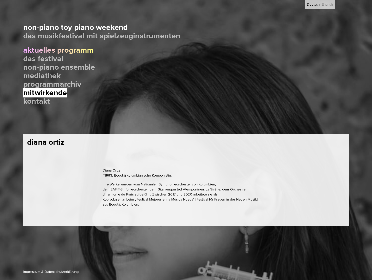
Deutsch (313, 4)
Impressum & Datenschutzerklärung (51, 272)
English (327, 4)
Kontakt (36, 101)
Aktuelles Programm (58, 50)
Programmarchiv (52, 84)
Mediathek (42, 75)
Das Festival (43, 58)
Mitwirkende (45, 92)
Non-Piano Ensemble (59, 67)
